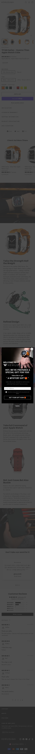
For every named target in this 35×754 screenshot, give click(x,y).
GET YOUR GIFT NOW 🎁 (17, 397)
